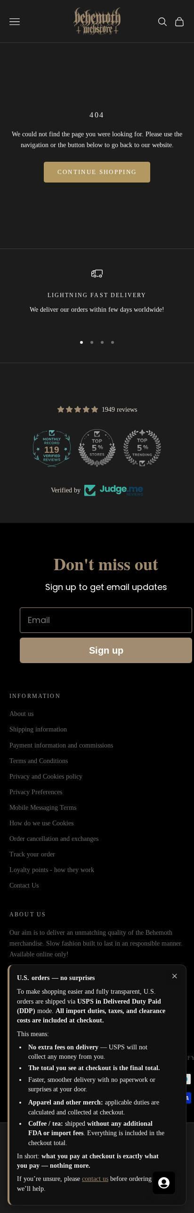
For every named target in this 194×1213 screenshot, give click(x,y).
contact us (95, 1178)
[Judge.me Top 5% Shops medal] (97, 448)
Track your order (32, 854)
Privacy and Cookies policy (45, 776)
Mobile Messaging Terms (42, 807)
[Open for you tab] (164, 1182)
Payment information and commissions (61, 745)
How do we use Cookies (41, 823)
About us (21, 713)
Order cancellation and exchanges (53, 838)
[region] (97, 297)
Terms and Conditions (38, 760)
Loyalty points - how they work (51, 869)
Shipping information (38, 729)
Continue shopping (97, 171)
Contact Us (24, 885)
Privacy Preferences (35, 792)
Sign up (106, 650)
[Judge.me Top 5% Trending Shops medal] (142, 448)
